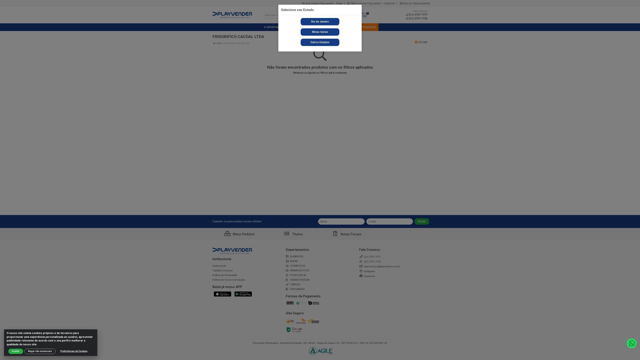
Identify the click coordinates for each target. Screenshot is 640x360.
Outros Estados (320, 42)
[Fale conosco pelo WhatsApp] (632, 343)
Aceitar (16, 351)
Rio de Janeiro (320, 21)
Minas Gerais (320, 32)
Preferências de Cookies (74, 351)
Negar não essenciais (40, 351)
